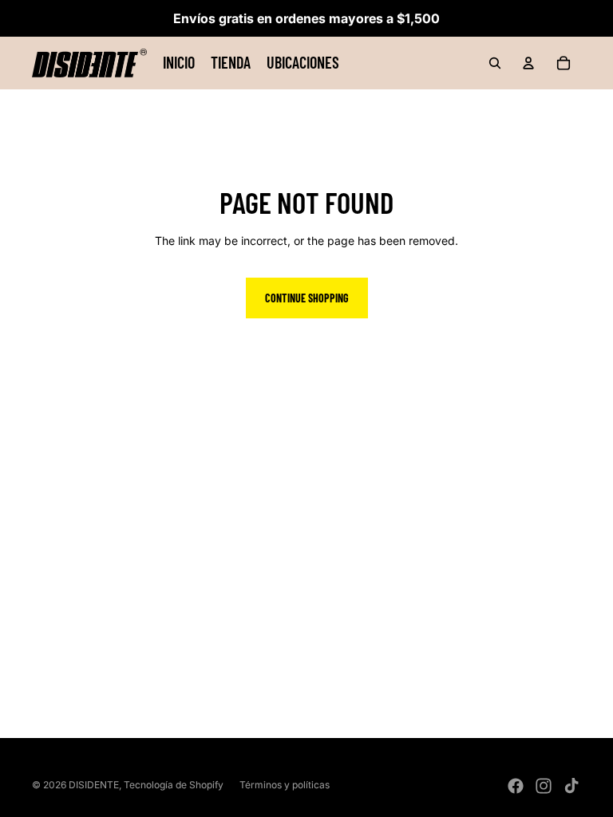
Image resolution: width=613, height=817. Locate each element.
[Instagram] (543, 785)
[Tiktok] (571, 785)
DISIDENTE (94, 785)
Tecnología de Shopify (173, 785)
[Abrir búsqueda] (494, 63)
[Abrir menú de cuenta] (528, 63)
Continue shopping (307, 298)
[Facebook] (515, 785)
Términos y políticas (284, 785)
